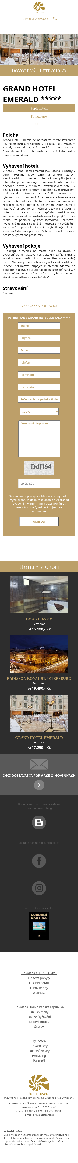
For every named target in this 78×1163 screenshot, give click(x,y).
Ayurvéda (39, 1041)
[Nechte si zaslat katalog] (39, 931)
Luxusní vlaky (39, 1012)
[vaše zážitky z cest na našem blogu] (39, 827)
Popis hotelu (39, 108)
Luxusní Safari (39, 983)
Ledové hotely (39, 1022)
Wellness (39, 993)
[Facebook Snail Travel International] (39, 865)
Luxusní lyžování (39, 1017)
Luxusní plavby (39, 1051)
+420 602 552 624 (32, 1111)
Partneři (39, 1060)
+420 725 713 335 (52, 1111)
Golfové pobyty (39, 978)
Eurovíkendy (39, 988)
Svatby (39, 1027)
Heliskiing (39, 1056)
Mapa (39, 123)
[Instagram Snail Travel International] (39, 892)
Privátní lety (39, 1046)
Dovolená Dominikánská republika (39, 1007)
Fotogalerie (39, 115)
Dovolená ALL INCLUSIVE (39, 973)
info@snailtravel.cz (43, 1114)
